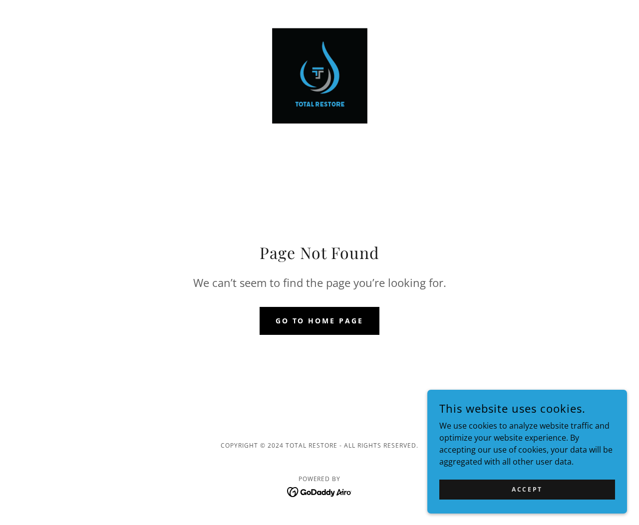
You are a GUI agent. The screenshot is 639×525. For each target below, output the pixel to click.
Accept (527, 489)
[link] (319, 74)
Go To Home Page (320, 320)
